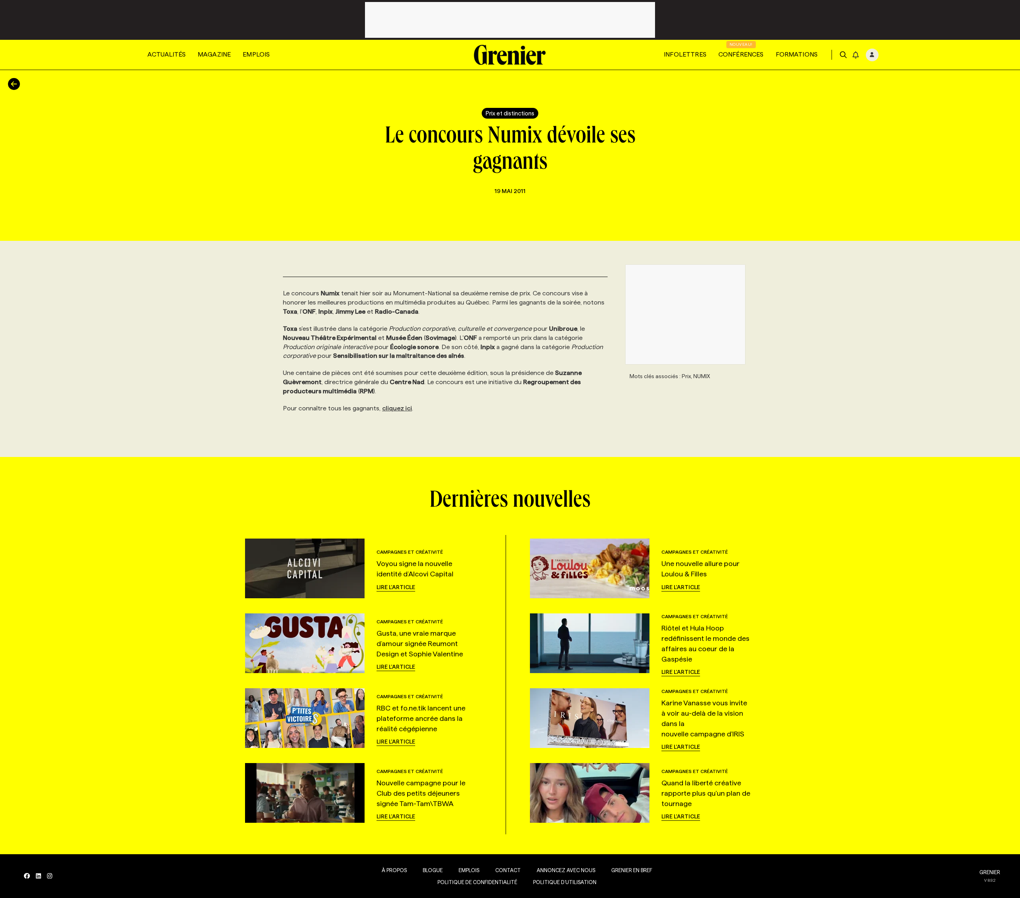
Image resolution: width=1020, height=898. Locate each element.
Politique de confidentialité (477, 882)
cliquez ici (397, 408)
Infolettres (685, 54)
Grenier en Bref (631, 870)
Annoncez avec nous (566, 870)
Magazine (214, 54)
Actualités (166, 54)
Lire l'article (396, 587)
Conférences (741, 54)
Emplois (256, 54)
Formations (797, 54)
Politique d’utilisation (564, 882)
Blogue (433, 870)
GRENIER (989, 872)
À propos (394, 870)
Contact (508, 870)
